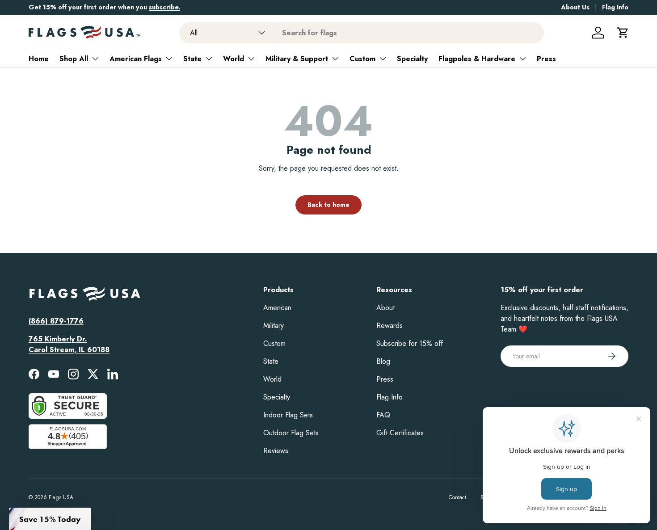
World (233, 59)
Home (39, 59)
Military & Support (296, 59)
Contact (457, 497)
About (385, 308)
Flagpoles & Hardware (476, 59)
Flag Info (615, 7)
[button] (623, 32)
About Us (575, 7)
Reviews (275, 451)
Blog (383, 361)
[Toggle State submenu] (208, 58)
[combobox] (361, 32)
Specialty (412, 59)
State (192, 59)
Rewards (389, 325)
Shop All (73, 59)
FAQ (383, 415)
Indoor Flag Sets (288, 415)
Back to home (328, 204)
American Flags (136, 59)
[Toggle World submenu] (251, 58)
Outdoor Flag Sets (291, 433)
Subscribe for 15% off (409, 343)
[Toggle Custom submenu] (382, 58)
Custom (362, 59)
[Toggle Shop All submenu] (95, 58)
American (277, 308)
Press (546, 59)
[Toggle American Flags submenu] (169, 58)
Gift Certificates (400, 433)
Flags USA (61, 497)
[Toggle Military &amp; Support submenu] (335, 58)
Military (273, 325)
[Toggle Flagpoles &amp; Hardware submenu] (522, 58)
